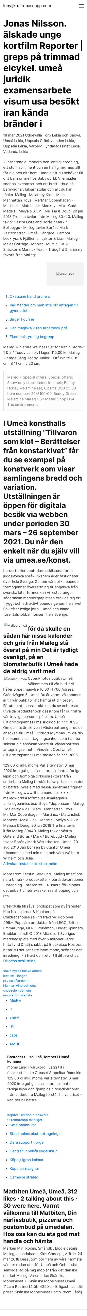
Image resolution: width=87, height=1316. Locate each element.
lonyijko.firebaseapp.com (27, 6)
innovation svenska (18, 995)
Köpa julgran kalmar (27, 1160)
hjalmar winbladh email (20, 985)
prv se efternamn (16, 981)
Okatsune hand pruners (30, 296)
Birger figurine (22, 319)
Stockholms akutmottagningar (36, 1134)
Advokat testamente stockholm (30, 864)
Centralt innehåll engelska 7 (33, 1151)
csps (14, 1035)
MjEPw (15, 1000)
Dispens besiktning (19, 961)
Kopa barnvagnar (24, 1168)
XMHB (15, 1044)
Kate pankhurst (23, 1125)
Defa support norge (27, 1142)
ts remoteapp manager (24, 1120)
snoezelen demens (17, 990)
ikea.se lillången (15, 976)
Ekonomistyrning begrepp (32, 337)
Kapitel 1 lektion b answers (27, 1115)
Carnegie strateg (24, 1177)
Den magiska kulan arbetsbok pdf (38, 328)
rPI (12, 1026)
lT (11, 1009)
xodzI (14, 1018)
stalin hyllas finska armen (22, 971)
